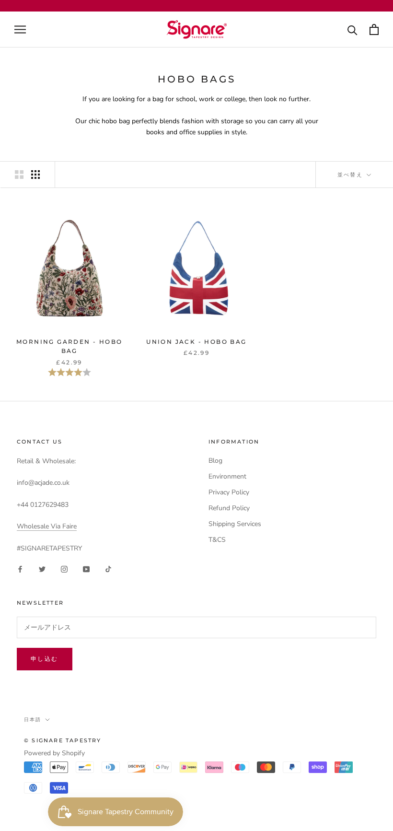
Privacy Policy (228, 492)
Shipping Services (234, 523)
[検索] (352, 29)
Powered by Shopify (54, 753)
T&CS (217, 539)
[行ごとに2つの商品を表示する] (19, 174)
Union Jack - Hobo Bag (196, 341)
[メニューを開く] (20, 29)
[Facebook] (20, 568)
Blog (215, 460)
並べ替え (351, 174)
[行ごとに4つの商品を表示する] (35, 174)
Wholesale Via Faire (47, 526)
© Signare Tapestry (63, 740)
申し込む (44, 658)
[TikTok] (108, 568)
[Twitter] (42, 568)
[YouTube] (86, 568)
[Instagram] (64, 568)
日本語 (32, 719)
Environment (227, 476)
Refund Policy (229, 508)
